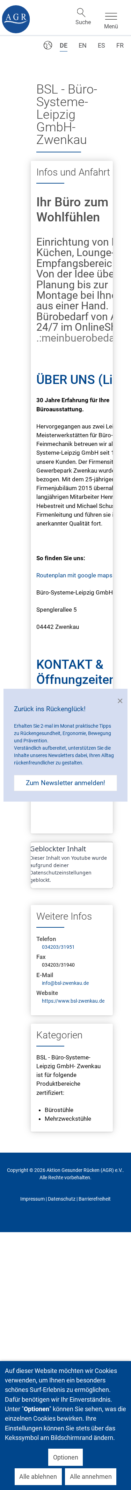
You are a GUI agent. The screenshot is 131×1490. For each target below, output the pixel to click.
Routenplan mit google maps (74, 575)
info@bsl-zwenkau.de (65, 983)
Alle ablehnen (38, 1476)
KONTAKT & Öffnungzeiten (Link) (76, 679)
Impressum (32, 1199)
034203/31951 (58, 947)
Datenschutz (61, 1199)
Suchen (81, 12)
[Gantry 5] (16, 19)
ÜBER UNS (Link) (83, 379)
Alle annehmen (91, 1476)
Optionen (65, 1457)
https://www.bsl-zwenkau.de (73, 1001)
